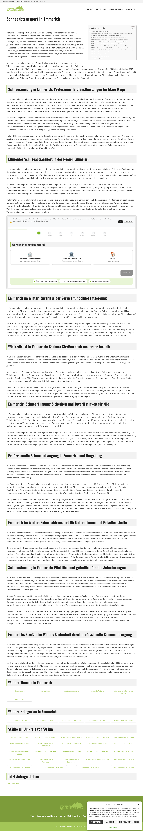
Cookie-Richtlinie (113, 827)
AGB (32, 815)
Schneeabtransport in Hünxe (71, 743)
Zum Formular (12, 783)
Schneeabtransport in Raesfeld (97, 751)
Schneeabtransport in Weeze (54, 768)
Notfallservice (19, 699)
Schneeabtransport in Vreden (19, 768)
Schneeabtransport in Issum (123, 743)
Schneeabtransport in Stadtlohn (97, 760)
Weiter (126, 273)
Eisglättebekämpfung (71, 691)
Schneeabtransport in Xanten (123, 768)
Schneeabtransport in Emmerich (100, 31)
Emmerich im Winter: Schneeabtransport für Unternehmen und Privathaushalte (113, 45)
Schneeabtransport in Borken (71, 738)
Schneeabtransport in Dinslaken (97, 738)
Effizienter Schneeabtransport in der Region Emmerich (107, 35)
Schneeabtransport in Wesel (89, 768)
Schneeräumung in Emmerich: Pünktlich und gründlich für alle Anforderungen (112, 47)
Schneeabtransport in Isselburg (97, 743)
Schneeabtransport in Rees (123, 751)
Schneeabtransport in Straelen (123, 760)
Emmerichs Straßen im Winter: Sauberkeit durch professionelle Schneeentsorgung (113, 50)
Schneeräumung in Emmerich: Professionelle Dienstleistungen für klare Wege (112, 33)
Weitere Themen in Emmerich (101, 52)
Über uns (101, 9)
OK (121, 222)
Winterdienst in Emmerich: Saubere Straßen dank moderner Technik (110, 39)
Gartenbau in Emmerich (45, 720)
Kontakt (130, 9)
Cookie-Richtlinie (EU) (70, 815)
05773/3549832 (17, 2)
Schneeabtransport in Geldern (123, 738)
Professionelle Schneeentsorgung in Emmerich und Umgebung (108, 43)
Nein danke (128, 222)
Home (90, 9)
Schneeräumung (19, 691)
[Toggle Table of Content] (132, 28)
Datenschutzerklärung (47, 815)
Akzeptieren (96, 822)
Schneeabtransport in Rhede (19, 760)
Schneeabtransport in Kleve (71, 751)
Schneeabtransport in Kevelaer (45, 751)
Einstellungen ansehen (129, 822)
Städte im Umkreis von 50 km (101, 56)
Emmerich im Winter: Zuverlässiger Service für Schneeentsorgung (109, 37)
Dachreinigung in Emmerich (123, 720)
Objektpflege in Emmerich (71, 720)
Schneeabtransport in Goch (19, 743)
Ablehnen (110, 822)
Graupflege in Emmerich (97, 720)
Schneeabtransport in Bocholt (45, 738)
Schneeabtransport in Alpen (19, 738)
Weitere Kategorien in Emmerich (102, 54)
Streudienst (45, 691)
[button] (139, 804)
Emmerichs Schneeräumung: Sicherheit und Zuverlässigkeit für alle (110, 41)
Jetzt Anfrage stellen (99, 58)
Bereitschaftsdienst (97, 691)
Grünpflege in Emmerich (19, 720)
